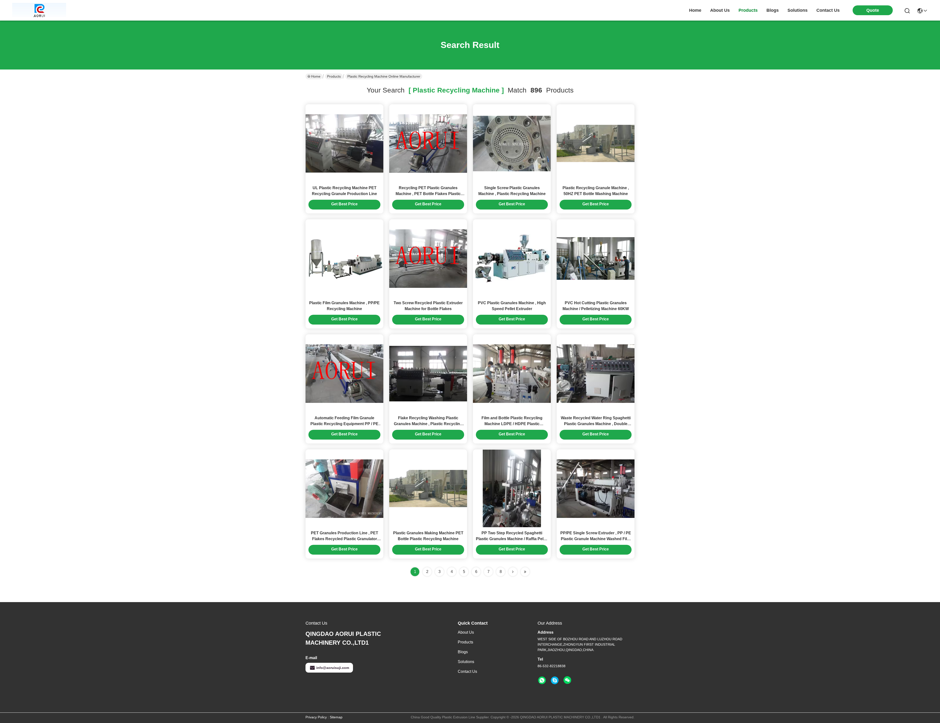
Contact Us (467, 671)
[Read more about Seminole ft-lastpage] (525, 571)
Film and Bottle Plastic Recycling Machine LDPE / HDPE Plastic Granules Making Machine (512, 424)
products (748, 10)
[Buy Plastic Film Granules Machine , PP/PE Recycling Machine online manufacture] (344, 258)
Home (695, 10)
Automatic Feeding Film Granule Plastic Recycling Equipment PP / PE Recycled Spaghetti (344, 424)
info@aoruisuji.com (332, 668)
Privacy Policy (316, 717)
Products (334, 76)
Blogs (463, 652)
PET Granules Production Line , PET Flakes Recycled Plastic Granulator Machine (344, 539)
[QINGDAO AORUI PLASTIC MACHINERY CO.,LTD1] (39, 10)
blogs (772, 10)
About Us (466, 632)
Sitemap (336, 717)
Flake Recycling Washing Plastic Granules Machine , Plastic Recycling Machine (428, 424)
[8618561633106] (542, 680)
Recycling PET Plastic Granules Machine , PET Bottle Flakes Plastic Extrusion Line (428, 194)
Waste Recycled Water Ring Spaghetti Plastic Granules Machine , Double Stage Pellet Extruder (596, 424)
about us (720, 10)
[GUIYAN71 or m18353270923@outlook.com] (554, 680)
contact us (828, 10)
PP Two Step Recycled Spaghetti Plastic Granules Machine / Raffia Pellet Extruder (512, 539)
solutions (797, 10)
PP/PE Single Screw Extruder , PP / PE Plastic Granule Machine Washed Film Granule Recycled (595, 539)
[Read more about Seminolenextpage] (512, 571)
